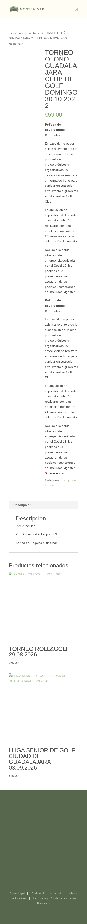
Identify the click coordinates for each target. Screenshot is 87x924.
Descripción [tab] (22, 505)
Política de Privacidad (46, 893)
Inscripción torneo (29, 33)
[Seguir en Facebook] (39, 871)
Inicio (12, 33)
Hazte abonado (43, 815)
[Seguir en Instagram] (48, 871)
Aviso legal (17, 893)
